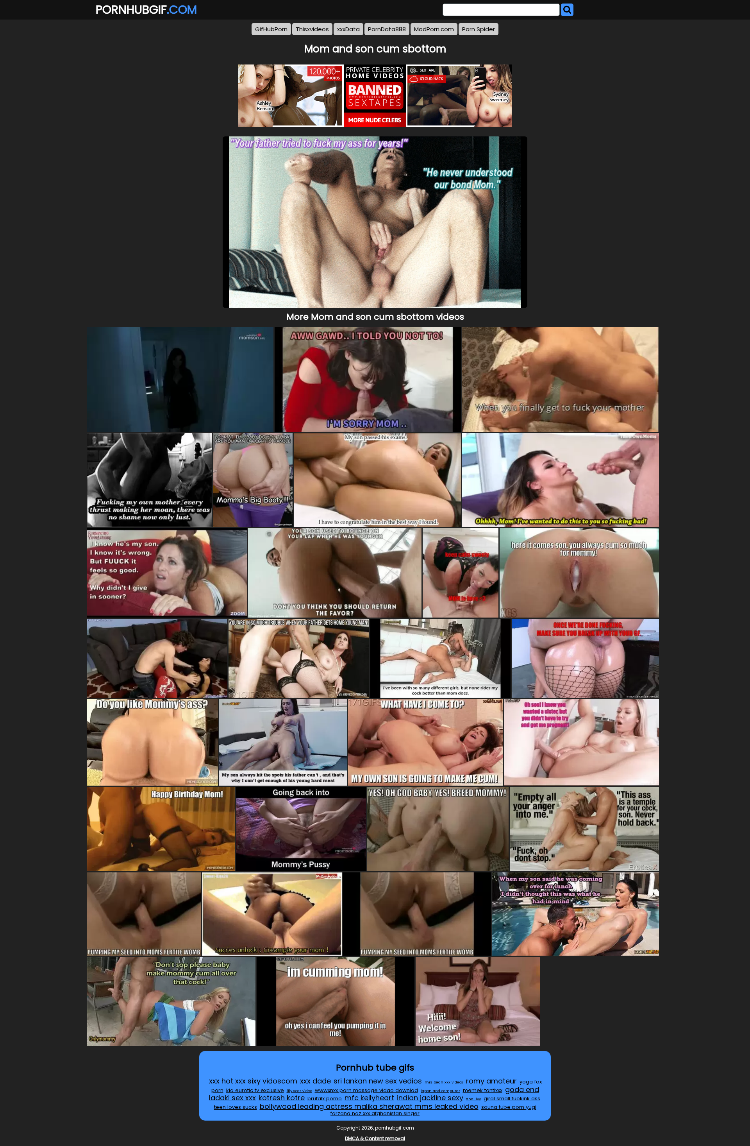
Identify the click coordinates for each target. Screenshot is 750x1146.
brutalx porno (324, 1098)
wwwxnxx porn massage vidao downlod (366, 1090)
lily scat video (299, 1090)
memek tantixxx (482, 1090)
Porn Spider (478, 29)
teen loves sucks (235, 1107)
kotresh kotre (282, 1098)
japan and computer (440, 1090)
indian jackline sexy (430, 1098)
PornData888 (387, 29)
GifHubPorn (271, 29)
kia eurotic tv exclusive (255, 1090)
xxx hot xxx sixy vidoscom (253, 1081)
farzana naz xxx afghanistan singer (375, 1113)
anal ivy (473, 1098)
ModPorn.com (434, 29)
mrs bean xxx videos (444, 1082)
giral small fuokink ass (512, 1098)
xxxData (348, 29)
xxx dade (315, 1081)
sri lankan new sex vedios (378, 1081)
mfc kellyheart (369, 1098)
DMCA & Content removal (375, 1138)
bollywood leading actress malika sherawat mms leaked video (369, 1106)
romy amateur (491, 1081)
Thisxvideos (312, 29)
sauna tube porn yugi (508, 1107)
